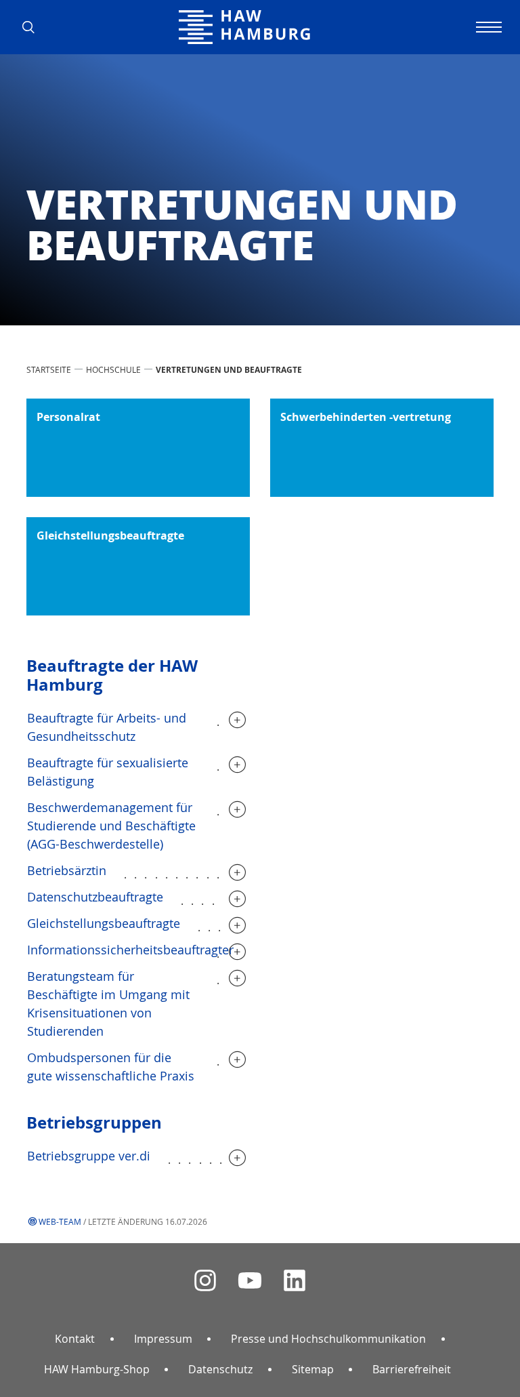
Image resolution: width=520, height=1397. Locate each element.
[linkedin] (294, 1280)
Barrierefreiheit (411, 1369)
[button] (33, 27)
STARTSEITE (48, 369)
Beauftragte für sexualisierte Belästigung (107, 771)
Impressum (163, 1338)
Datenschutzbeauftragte (95, 897)
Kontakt (75, 1338)
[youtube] (250, 1280)
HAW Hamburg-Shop (97, 1369)
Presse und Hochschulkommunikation (328, 1338)
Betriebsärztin (66, 870)
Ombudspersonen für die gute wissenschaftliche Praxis (110, 1066)
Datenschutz (220, 1369)
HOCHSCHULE (113, 369)
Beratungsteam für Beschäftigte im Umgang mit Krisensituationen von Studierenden (108, 1003)
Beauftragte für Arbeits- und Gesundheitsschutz (106, 727)
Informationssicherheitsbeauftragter (130, 950)
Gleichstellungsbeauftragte (103, 923)
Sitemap (313, 1369)
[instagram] (205, 1280)
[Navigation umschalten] (487, 27)
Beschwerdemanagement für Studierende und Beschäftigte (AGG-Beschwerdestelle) (111, 825)
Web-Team (60, 1221)
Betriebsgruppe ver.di (88, 1156)
